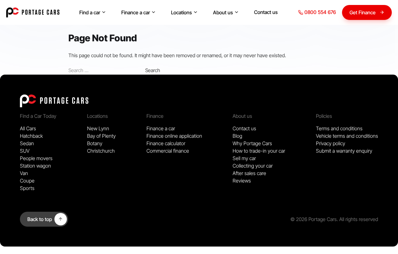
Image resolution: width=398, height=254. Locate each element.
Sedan (27, 143)
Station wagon (35, 166)
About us (223, 12)
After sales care (249, 173)
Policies (324, 116)
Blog (237, 136)
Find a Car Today (38, 116)
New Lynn (98, 128)
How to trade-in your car (259, 151)
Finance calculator (165, 143)
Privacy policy (330, 143)
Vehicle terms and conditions (347, 136)
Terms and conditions (339, 128)
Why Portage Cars (252, 143)
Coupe (27, 181)
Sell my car (244, 158)
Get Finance (362, 12)
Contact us (266, 12)
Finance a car (135, 12)
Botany (94, 143)
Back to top (39, 219)
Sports (27, 188)
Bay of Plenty (101, 136)
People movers (36, 158)
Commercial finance (167, 151)
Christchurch (101, 151)
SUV (25, 151)
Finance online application (174, 136)
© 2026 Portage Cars (313, 219)
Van (24, 173)
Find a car (89, 12)
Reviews (242, 181)
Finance (155, 116)
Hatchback (31, 136)
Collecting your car (253, 166)
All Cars (28, 128)
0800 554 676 (319, 12)
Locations (181, 12)
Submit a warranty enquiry (344, 151)
